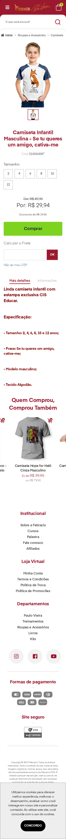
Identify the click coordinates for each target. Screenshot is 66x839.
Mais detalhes (19, 280)
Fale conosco (33, 543)
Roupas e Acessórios (33, 627)
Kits (33, 639)
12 (8, 184)
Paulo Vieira (33, 615)
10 (52, 173)
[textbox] (28, 22)
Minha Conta (33, 573)
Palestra (33, 537)
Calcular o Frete (17, 243)
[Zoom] (33, 114)
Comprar (33, 229)
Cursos (32, 531)
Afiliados (32, 548)
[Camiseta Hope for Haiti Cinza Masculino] (33, 439)
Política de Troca (33, 585)
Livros (33, 633)
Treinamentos (33, 621)
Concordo (33, 825)
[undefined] (33, 74)
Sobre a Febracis (33, 525)
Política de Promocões (33, 591)
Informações (47, 280)
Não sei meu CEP (15, 265)
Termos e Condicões (33, 579)
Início (9, 35)
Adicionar (50, 420)
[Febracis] (22, 7)
